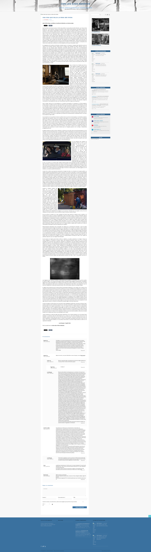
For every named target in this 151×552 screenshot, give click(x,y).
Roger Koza (53, 367)
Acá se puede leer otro (47, 325)
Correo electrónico (61, 497)
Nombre (44, 497)
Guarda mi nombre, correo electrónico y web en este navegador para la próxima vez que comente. (60, 501)
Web (74, 497)
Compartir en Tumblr (50, 25)
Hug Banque (94, 96)
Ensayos (50, 19)
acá (70, 294)
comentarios (52, 20)
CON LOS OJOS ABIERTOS (75, 4)
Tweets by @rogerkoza (95, 138)
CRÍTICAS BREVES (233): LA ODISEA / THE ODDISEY (100, 105)
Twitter (107, 15)
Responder (83, 350)
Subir (149, 516)
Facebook (105, 15)
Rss (109, 15)
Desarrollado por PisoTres (106, 550)
